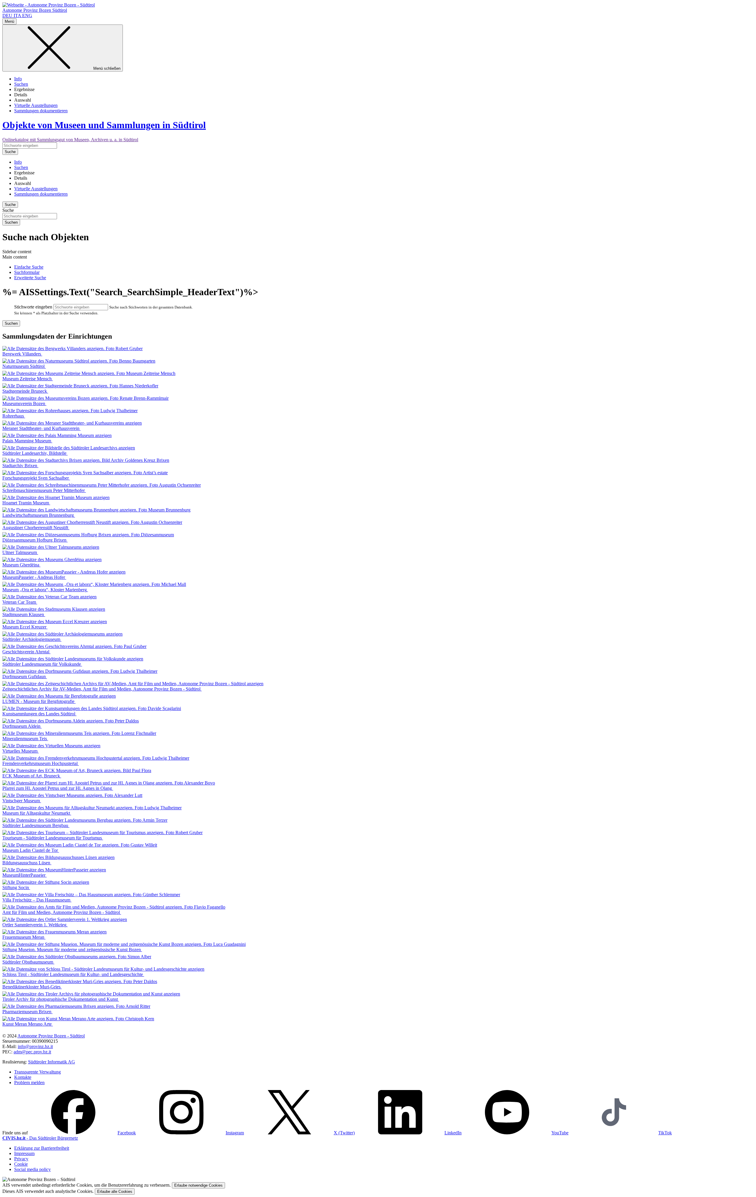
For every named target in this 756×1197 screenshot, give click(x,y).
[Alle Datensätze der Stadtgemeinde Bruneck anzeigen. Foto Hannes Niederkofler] (80, 385)
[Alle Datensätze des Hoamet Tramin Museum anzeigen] (56, 497)
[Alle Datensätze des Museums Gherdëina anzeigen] (52, 559)
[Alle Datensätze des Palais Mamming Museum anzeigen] (57, 435)
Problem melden (29, 1082)
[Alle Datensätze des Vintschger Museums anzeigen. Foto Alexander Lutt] (72, 795)
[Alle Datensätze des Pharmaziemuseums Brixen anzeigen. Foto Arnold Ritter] (76, 1006)
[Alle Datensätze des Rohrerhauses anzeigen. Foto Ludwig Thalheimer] (70, 410)
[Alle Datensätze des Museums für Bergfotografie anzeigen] (59, 696)
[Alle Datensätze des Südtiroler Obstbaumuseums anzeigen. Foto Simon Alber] (76, 956)
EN (27, 15)
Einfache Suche (28, 266)
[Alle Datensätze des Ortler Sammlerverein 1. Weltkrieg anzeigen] (64, 919)
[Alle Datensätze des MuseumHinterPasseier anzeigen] (54, 869)
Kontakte (22, 1077)
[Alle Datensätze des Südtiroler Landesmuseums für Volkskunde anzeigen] (72, 658)
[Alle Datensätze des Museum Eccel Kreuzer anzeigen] (54, 621)
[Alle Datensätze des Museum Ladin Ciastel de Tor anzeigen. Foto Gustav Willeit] (79, 844)
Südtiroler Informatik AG (51, 1061)
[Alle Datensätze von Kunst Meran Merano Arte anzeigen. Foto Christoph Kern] (78, 1018)
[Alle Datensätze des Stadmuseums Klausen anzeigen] (53, 609)
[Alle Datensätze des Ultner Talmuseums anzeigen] (50, 547)
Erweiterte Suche (30, 277)
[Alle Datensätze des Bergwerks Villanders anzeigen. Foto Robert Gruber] (72, 348)
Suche (8, 210)
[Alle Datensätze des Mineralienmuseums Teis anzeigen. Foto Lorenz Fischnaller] (79, 733)
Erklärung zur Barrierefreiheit (41, 1148)
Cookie (21, 1164)
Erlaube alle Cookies (114, 1191)
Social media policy (32, 1169)
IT (17, 15)
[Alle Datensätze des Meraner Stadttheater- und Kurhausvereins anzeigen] (72, 422)
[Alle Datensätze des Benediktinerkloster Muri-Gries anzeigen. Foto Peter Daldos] (79, 981)
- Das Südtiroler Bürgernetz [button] (40, 1138)
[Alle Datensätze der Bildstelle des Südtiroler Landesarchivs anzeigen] (68, 447)
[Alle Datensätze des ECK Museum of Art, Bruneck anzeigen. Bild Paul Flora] (76, 770)
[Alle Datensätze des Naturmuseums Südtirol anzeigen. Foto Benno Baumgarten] (78, 360)
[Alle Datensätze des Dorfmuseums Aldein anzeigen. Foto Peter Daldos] (70, 720)
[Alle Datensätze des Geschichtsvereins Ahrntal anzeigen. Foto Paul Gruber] (74, 646)
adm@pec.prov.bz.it (32, 1051)
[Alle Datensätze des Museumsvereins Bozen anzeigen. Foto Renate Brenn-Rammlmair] (85, 398)
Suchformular (27, 272)
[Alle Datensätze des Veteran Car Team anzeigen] (49, 596)
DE (7, 15)
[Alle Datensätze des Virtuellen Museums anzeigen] (51, 745)
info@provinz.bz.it (35, 1046)
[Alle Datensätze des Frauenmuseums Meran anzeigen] (54, 931)
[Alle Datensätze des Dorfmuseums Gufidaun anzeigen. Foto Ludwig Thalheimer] (79, 671)
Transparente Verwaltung (37, 1071)
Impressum (24, 1153)
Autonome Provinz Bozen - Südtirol (51, 1035)
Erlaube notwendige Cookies (198, 1185)
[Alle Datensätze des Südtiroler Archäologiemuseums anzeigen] (62, 633)
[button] (82, 1132)
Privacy (21, 1158)
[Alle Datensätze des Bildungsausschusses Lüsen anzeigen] (58, 857)
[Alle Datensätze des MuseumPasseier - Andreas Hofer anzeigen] (64, 571)
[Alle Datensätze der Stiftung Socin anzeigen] (45, 882)
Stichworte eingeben (33, 306)
